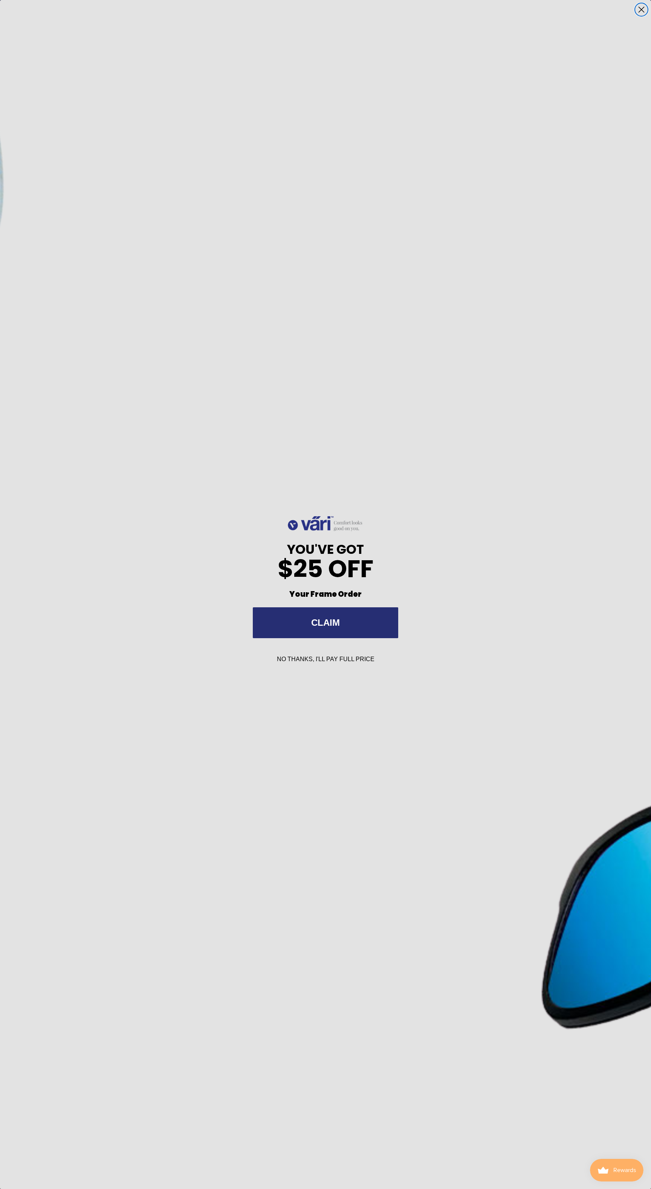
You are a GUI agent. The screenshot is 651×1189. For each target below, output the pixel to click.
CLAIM (325, 622)
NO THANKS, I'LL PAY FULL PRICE (325, 659)
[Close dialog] (641, 9)
